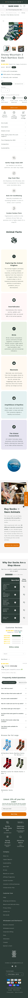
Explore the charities (12, 545)
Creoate (5, 942)
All (19, 12)
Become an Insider (8, 873)
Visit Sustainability (20, 845)
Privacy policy (10, 992)
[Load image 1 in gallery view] (7, 49)
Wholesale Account (8, 928)
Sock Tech (6, 866)
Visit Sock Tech (7, 832)
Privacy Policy (7, 908)
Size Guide (6, 915)
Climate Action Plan (9, 887)
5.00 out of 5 (18, 630)
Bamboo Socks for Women (19, 754)
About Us (5, 856)
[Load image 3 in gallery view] (21, 49)
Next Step (14, 814)
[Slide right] (26, 49)
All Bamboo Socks (7, 753)
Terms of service (19, 992)
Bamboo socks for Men (7, 772)
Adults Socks (18, 771)
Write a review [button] (14, 647)
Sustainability (7, 863)
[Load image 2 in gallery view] (14, 49)
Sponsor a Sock (7, 945)
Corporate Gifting (8, 931)
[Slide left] (1, 49)
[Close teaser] (23, 506)
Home (2, 12)
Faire (4, 935)
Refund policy (16, 989)
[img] (4, 663)
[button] (3, 6)
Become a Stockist (8, 924)
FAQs (4, 897)
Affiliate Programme (9, 877)
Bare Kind (13, 988)
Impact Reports (7, 859)
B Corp (5, 870)
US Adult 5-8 (7, 83)
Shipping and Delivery (9, 901)
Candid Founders (8, 880)
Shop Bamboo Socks (11, 12)
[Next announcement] (25, 2)
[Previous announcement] (3, 2)
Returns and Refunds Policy (11, 904)
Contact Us (6, 911)
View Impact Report (7, 845)
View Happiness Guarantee (20, 831)
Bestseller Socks (7, 790)
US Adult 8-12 (20, 84)
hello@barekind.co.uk (17, 962)
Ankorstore (6, 938)
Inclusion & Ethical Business (11, 884)
